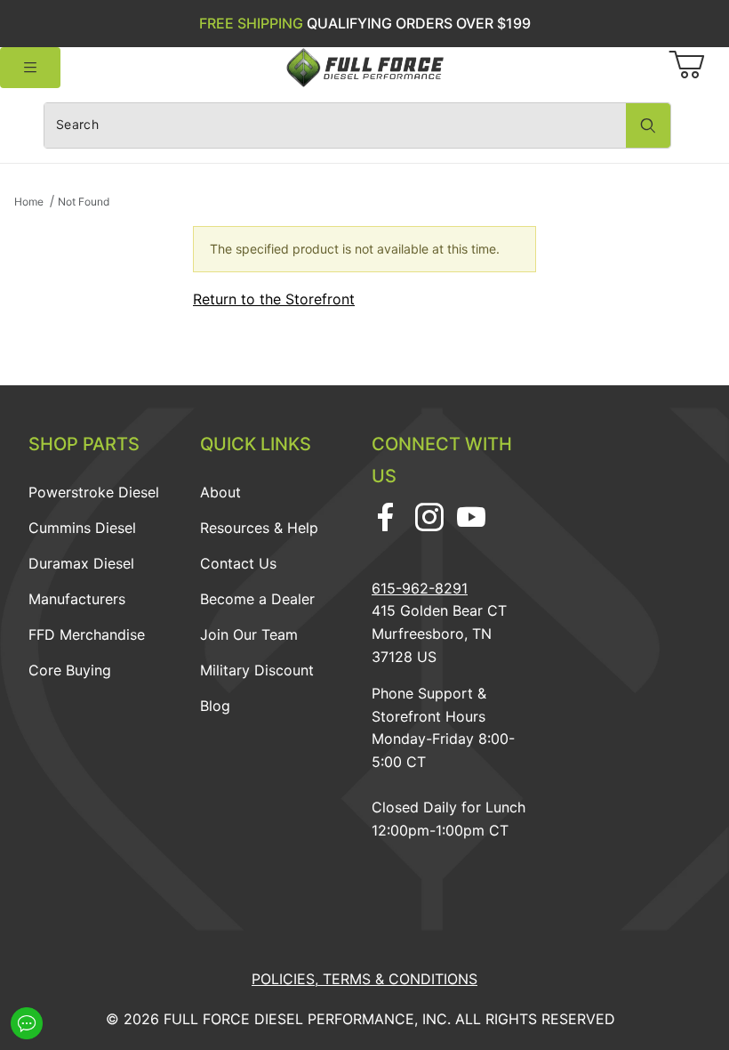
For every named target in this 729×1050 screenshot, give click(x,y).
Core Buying (69, 670)
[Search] (648, 125)
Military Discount (257, 670)
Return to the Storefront (274, 299)
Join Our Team (249, 634)
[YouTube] (471, 517)
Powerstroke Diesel (93, 492)
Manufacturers (76, 599)
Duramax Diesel (81, 563)
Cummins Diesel (82, 528)
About (220, 492)
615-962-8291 (420, 588)
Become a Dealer (257, 599)
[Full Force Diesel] (364, 66)
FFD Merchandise (86, 634)
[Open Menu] (30, 68)
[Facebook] (386, 517)
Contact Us (238, 563)
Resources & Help (259, 528)
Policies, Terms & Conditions (364, 979)
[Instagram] (429, 517)
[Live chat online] (27, 1023)
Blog (215, 706)
